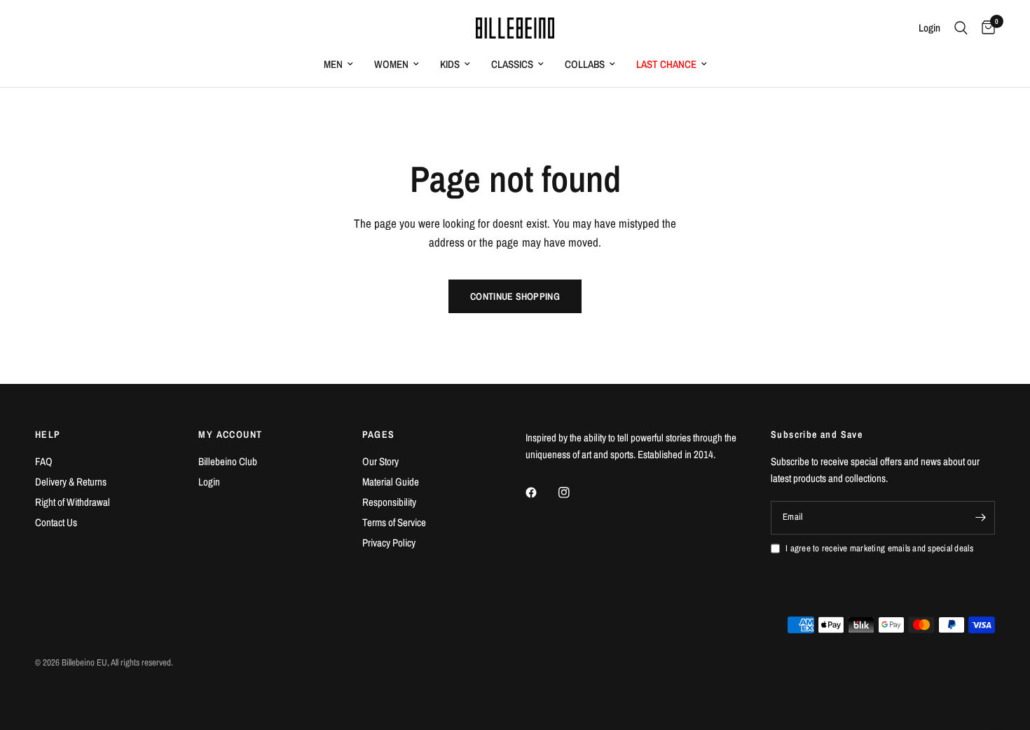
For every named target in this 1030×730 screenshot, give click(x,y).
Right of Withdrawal (72, 502)
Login (209, 481)
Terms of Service (394, 522)
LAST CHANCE (666, 64)
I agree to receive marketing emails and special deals (879, 548)
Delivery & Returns (71, 481)
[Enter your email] (981, 518)
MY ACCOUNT (230, 434)
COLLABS (585, 64)
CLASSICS (512, 64)
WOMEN (391, 64)
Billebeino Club (227, 461)
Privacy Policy (389, 542)
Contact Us (56, 522)
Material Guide (390, 481)
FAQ (44, 461)
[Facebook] (541, 492)
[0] (985, 28)
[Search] (961, 28)
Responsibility (389, 502)
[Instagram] (573, 492)
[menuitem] (338, 64)
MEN (333, 64)
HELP (48, 434)
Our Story (380, 461)
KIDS (450, 64)
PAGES (378, 434)
